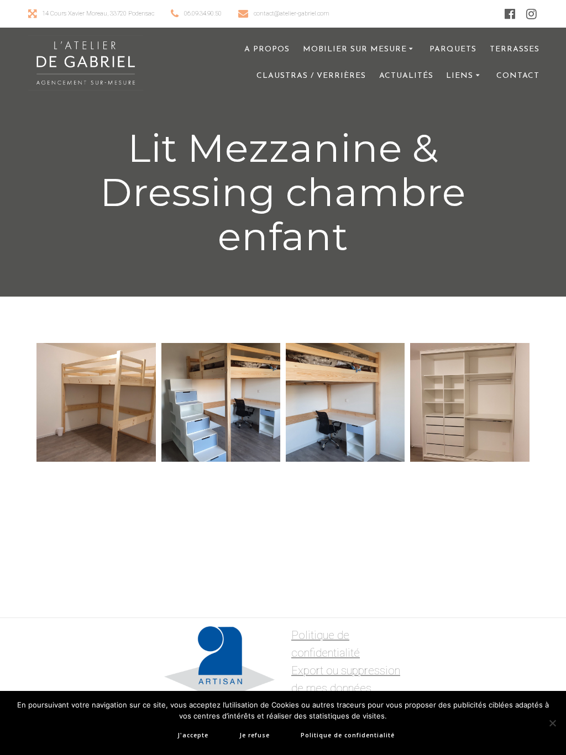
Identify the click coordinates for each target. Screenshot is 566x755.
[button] (95, 402)
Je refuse (254, 735)
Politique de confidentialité (348, 735)
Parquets (452, 49)
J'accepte (192, 735)
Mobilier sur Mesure (355, 49)
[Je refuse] (552, 722)
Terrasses (514, 49)
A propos (267, 49)
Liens (459, 76)
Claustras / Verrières (311, 76)
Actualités (406, 76)
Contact (517, 76)
